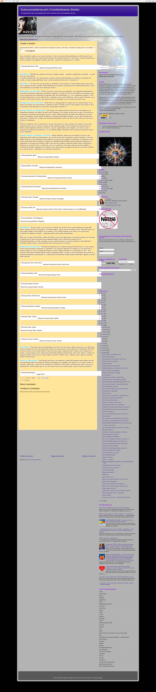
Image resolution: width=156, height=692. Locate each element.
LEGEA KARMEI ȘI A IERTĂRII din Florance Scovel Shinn (116, 423)
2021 (102, 304)
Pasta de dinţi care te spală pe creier (111, 354)
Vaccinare (101, 190)
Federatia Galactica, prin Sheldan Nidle (32, 110)
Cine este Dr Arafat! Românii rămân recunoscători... (115, 443)
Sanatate (101, 184)
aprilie (104, 345)
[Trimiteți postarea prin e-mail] (38, 377)
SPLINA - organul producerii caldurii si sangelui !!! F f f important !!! (116, 514)
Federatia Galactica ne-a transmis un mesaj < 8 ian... (115, 368)
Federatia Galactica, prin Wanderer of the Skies (35, 135)
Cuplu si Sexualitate (104, 180)
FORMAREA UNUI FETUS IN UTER (111, 465)
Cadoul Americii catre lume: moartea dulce (113, 377)
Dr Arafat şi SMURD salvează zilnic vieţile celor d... (115, 441)
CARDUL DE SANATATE (108, 472)
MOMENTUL (105, 474)
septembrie (105, 334)
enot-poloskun (88, 677)
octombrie (105, 332)
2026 (102, 293)
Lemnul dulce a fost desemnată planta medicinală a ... (116, 420)
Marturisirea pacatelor (107, 429)
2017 (102, 314)
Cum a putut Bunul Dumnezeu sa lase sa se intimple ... (116, 427)
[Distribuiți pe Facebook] (46, 378)
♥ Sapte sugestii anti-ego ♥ (109, 488)
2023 (102, 300)
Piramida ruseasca (107, 363)
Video (100, 192)
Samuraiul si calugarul (107, 411)
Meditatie (27, 380)
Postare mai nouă (26, 456)
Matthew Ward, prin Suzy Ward (30, 91)
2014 (102, 320)
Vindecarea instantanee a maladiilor (111, 372)
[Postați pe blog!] (43, 378)
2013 (102, 323)
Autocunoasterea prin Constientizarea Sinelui (50, 9)
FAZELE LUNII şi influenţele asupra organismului (114, 448)
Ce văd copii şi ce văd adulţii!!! (110, 391)
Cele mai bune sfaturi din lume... (110, 400)
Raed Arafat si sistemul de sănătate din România (114, 432)
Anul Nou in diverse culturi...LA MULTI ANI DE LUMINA (116, 497)
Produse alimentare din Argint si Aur (111, 365)
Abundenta (102, 172)
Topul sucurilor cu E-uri (108, 476)
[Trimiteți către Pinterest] (48, 378)
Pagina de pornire (57, 456)
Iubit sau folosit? (106, 416)
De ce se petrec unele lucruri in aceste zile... (113, 404)
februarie (104, 350)
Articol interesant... (107, 375)
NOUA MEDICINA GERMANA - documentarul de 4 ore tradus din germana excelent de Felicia (119, 520)
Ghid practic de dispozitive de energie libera (113, 483)
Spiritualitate (102, 186)
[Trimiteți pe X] (45, 378)
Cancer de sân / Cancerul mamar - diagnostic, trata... (115, 395)
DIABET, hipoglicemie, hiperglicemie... (109, 538)
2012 (102, 325)
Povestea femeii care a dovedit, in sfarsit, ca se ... (115, 359)
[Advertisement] (58, 442)
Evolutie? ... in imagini (107, 459)
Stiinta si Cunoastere (104, 188)
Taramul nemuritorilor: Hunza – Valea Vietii (113, 492)
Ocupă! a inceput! (106, 393)
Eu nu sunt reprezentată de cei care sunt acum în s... (115, 413)
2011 (102, 500)
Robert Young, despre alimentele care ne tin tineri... (115, 479)
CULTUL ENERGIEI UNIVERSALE (110, 436)
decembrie (105, 327)
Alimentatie (102, 174)
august (104, 336)
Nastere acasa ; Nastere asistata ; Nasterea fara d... (115, 486)
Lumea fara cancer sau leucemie (110, 467)
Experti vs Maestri (106, 495)
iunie (103, 341)
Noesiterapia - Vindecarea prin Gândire (112, 397)
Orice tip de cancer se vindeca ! (110, 361)
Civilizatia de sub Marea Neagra (110, 445)
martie (104, 348)
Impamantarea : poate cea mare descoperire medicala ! (116, 490)
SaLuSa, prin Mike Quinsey (28, 360)
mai (103, 343)
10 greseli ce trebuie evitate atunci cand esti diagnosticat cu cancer (116, 576)
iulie (103, 338)
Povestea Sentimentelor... (108, 356)
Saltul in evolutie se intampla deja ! (111, 370)
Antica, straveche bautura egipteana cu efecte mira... (115, 418)
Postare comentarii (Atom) (34, 459)
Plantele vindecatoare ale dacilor (110, 434)
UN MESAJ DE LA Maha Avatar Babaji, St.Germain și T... (116, 407)
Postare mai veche (88, 456)
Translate (131, 264)
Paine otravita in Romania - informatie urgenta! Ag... (115, 384)
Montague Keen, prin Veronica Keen (31, 103)
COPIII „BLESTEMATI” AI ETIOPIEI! (111, 450)
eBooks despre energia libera (109, 481)
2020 (102, 307)
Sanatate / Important (107, 457)
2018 (102, 311)
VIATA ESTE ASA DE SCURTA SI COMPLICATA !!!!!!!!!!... (116, 381)
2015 (102, 318)
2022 (102, 302)
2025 (102, 295)
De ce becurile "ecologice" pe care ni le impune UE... (115, 388)
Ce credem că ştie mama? (109, 425)
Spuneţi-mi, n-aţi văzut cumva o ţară (111, 402)
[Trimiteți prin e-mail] (41, 378)
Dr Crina (109, 199)
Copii (100, 176)
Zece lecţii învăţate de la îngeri (110, 386)
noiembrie (105, 329)
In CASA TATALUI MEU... (108, 470)
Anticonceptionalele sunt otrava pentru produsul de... (115, 409)
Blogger (100, 677)
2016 (102, 316)
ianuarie (104, 352)
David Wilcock (24, 74)
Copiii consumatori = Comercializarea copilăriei (114, 379)
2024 (102, 298)
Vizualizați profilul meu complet (113, 205)
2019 (102, 309)
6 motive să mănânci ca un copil (110, 452)
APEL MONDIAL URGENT (108, 455)
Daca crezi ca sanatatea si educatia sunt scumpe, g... (116, 439)
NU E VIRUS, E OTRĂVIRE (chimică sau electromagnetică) (114, 507)
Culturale (101, 178)
